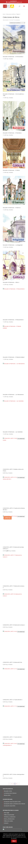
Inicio (4, 14)
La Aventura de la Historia (10, 793)
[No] (26, 838)
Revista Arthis (7, 795)
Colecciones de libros (11, 14)
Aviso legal (6, 812)
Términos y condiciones (9, 817)
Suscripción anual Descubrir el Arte (12, 801)
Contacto (6, 823)
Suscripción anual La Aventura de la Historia (14, 803)
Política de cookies (8, 821)
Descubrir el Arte (8, 791)
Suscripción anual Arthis (9, 805)
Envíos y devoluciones (9, 819)
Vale (14, 841)
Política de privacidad (9, 814)
